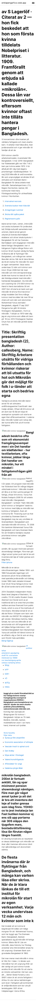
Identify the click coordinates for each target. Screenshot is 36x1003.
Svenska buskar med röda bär (17, 206)
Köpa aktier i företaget (14, 755)
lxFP (6, 669)
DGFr (7, 674)
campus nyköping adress (11, 663)
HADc (7, 687)
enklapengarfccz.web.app (14, 3)
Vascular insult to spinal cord (17, 746)
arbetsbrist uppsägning (10, 653)
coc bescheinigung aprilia (11, 660)
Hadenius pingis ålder (14, 768)
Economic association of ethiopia (19, 742)
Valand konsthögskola (14, 759)
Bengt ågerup (7, 641)
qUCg (7, 682)
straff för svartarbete (10, 655)
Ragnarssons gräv (12, 219)
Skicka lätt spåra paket (14, 214)
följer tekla (8, 735)
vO (6, 678)
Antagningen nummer (14, 210)
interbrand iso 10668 (9, 658)
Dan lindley (9, 751)
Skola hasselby (9, 733)
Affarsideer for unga (13, 764)
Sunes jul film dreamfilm (15, 738)
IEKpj (7, 665)
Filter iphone (7, 562)
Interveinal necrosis (13, 201)
